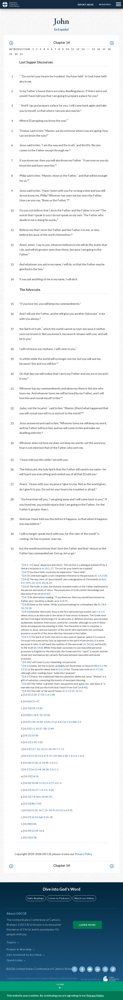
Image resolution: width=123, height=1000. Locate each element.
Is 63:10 (67, 810)
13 (83, 49)
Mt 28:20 (43, 769)
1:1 (33, 728)
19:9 (28, 582)
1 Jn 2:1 (100, 611)
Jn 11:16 (97, 669)
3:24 (51, 789)
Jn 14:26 (88, 644)
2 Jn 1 (53, 769)
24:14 (45, 582)
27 (51, 568)
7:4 (33, 796)
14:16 (26, 611)
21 (21, 54)
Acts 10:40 (42, 796)
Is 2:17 (50, 783)
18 (109, 49)
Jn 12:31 (69, 690)
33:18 (28, 608)
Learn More (87, 924)
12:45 (39, 708)
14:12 (27, 742)
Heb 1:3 (77, 721)
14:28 (26, 683)
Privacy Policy (83, 854)
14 (50, 810)
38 (44, 728)
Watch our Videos (84, 898)
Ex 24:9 (102, 604)
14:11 (27, 735)
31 (30, 564)
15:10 (34, 755)
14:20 (27, 783)
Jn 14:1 (45, 568)
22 (50, 582)
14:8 (25, 604)
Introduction (19, 49)
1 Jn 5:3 (73, 755)
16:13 (34, 769)
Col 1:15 (66, 721)
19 (10, 54)
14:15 (26, 755)
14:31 (27, 837)
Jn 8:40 (83, 687)
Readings (105, 4)
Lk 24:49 (43, 762)
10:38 (35, 735)
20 (16, 54)
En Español (61, 29)
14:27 (26, 676)
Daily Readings (36, 898)
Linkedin (97, 969)
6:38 (33, 837)
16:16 (35, 776)
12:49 (50, 728)
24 (50, 749)
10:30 (39, 721)
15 (93, 49)
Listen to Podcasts (59, 898)
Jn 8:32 (45, 593)
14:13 (26, 749)
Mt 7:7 (56, 749)
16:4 (41, 830)
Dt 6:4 (41, 755)
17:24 (41, 694)
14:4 (25, 579)
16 (98, 49)
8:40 (33, 823)
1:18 (32, 721)
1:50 (34, 742)
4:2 (57, 783)
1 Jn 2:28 (102, 575)
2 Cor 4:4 (56, 721)
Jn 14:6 (38, 647)
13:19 (35, 830)
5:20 (40, 742)
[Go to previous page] (12, 43)
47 (37, 701)
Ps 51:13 (57, 810)
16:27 (35, 789)
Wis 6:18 (62, 755)
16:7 (41, 810)
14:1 (25, 564)
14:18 (26, 662)
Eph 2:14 (43, 817)
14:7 (25, 597)
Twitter (74, 969)
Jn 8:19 (63, 600)
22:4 (38, 582)
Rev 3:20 (36, 803)
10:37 (39, 728)
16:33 (34, 817)
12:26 (33, 694)
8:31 (32, 701)
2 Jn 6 (81, 755)
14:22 (26, 665)
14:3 (25, 575)
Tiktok (113, 969)
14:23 (27, 803)
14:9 (26, 721)
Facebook (82, 969)
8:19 (32, 708)
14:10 (26, 728)
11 (72, 49)
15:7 (33, 749)
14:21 (27, 789)
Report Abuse (86, 4)
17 (104, 49)
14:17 (26, 636)
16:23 (44, 749)
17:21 (42, 783)
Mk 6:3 (97, 665)
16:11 (79, 690)
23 (33, 582)
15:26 (34, 762)
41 (50, 796)
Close (60, 984)
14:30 (26, 690)
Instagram (105, 969)
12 (77, 49)
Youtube (90, 969)
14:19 (27, 776)
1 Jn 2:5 (43, 789)
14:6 (25, 586)
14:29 (27, 830)
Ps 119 (53, 755)
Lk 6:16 (62, 669)
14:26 (26, 810)
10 (67, 49)
